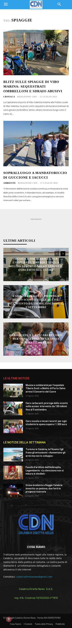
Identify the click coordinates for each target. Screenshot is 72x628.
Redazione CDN (27, 97)
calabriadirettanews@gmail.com (34, 576)
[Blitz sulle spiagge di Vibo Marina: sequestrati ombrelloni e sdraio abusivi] (36, 52)
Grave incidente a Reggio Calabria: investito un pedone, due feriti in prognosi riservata (44, 488)
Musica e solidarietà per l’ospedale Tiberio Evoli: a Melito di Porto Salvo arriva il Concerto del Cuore (45, 388)
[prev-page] (56, 253)
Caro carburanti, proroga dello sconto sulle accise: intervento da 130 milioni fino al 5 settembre (47, 406)
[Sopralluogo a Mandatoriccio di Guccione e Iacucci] (36, 143)
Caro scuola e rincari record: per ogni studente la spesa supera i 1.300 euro (36, 339)
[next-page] (62, 253)
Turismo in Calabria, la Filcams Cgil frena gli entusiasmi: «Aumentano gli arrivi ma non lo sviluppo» (45, 452)
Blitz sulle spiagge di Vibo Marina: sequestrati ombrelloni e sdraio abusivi (32, 86)
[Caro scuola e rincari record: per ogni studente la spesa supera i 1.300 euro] (13, 426)
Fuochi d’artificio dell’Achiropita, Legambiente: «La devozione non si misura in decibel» (45, 470)
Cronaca (9, 97)
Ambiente (9, 183)
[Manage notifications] (8, 619)
